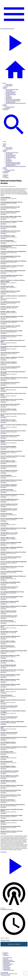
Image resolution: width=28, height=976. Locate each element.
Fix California (8, 98)
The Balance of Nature (10, 102)
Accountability (9, 97)
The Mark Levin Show (10, 93)
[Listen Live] (14, 865)
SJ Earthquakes (6, 108)
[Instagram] (6, 177)
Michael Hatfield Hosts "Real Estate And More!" (16, 103)
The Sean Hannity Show (11, 94)
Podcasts (5, 87)
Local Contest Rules (10, 107)
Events (4, 104)
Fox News (8, 95)
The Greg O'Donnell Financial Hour (13, 100)
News (4, 83)
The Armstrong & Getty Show (12, 89)
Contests (5, 105)
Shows (4, 88)
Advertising (5, 109)
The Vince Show (9, 90)
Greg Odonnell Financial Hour (7, 909)
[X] (5, 176)
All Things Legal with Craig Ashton (13, 99)
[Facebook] (5, 174)
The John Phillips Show (11, 92)
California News (9, 84)
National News (9, 85)
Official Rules (3, 199)
